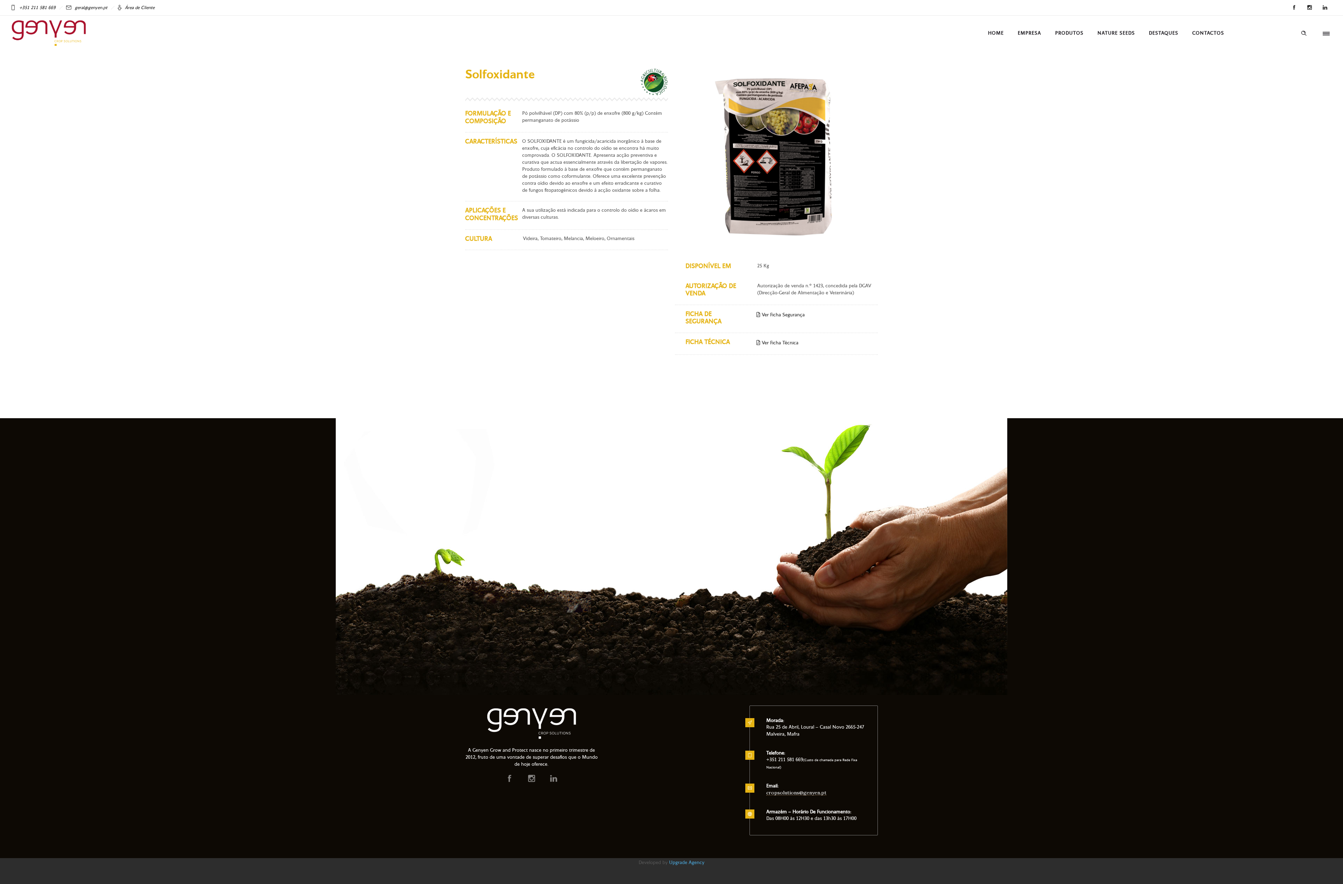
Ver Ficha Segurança (782, 315)
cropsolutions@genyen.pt (796, 793)
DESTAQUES (1163, 33)
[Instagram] (1309, 7)
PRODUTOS (1069, 33)
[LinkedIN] (1325, 7)
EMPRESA (1029, 33)
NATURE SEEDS (1116, 33)
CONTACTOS (1208, 33)
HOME (996, 33)
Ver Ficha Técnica (779, 343)
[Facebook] (1294, 7)
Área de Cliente (140, 7)
